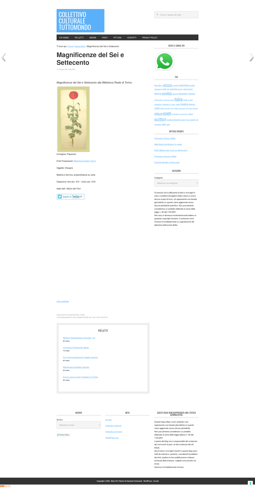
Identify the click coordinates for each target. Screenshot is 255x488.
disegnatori (74, 315)
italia (178, 99)
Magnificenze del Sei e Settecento (92, 317)
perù (171, 108)
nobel (157, 108)
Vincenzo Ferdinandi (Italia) (76, 347)
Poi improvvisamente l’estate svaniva (80, 357)
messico (158, 104)
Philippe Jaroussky (179, 108)
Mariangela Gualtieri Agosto (76, 367)
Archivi (60, 419)
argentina (184, 85)
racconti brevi (183, 114)
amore (167, 85)
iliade (172, 100)
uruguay (157, 124)
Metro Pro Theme (117, 481)
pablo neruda (165, 108)
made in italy (188, 100)
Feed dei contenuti (113, 425)
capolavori (158, 89)
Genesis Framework (134, 481)
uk (197, 119)
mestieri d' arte (168, 104)
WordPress (147, 481)
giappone (166, 100)
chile (164, 89)
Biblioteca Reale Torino (85, 160)
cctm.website (63, 301)
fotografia (183, 93)
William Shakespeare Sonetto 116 (79, 337)
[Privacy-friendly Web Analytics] (5, 486)
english (167, 93)
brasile (192, 85)
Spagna (177, 119)
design (180, 89)
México (192, 104)
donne (158, 93)
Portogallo (175, 114)
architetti (175, 85)
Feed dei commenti (113, 431)
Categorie (158, 177)
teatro (183, 120)
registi (190, 114)
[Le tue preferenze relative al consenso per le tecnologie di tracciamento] (250, 483)
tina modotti (191, 119)
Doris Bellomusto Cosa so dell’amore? (171, 150)
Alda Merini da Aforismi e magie (168, 144)
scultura (170, 119)
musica (184, 104)
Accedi (108, 419)
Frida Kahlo (158, 100)
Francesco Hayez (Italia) (165, 138)
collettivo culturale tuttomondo (75, 21)
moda (177, 104)
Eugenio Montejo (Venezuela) (167, 162)
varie (82, 315)
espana (175, 94)
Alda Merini (158, 85)
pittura (158, 113)
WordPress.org (112, 437)
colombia (173, 89)
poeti (167, 113)
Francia (191, 93)
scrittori (160, 119)
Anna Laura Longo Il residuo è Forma (80, 377)
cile (168, 89)
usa (164, 124)
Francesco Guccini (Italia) (165, 156)
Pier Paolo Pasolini (192, 108)
